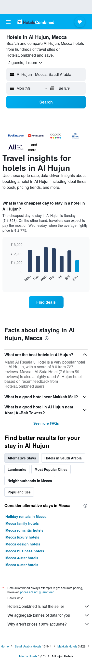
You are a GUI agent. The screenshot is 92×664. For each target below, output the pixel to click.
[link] (46, 302)
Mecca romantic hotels (24, 530)
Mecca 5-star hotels (21, 564)
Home (5, 646)
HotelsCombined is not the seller (35, 606)
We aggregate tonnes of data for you (38, 615)
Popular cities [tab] (19, 491)
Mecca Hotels (28, 656)
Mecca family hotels (22, 523)
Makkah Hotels (67, 646)
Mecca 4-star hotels (21, 557)
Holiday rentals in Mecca (26, 516)
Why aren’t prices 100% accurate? (37, 624)
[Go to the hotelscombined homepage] (36, 21)
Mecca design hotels (22, 544)
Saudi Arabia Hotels (28, 646)
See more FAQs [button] (46, 423)
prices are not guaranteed (37, 592)
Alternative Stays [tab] (22, 457)
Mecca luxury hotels (22, 537)
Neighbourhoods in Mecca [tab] (30, 480)
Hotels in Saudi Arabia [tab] (63, 457)
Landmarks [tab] (17, 469)
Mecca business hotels (24, 550)
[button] (8, 22)
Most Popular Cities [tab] (51, 469)
